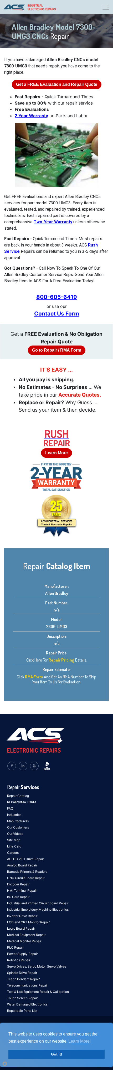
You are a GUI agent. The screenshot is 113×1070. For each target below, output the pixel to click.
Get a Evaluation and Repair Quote (56, 84)
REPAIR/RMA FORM (21, 802)
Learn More (56, 453)
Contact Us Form (56, 313)
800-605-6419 (56, 297)
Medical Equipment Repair (26, 935)
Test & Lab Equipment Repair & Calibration (38, 992)
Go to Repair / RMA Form (56, 350)
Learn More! (79, 1041)
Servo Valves (56, 966)
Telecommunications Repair (27, 985)
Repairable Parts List (22, 1011)
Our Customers (18, 827)
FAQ (10, 808)
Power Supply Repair (22, 954)
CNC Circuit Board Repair (25, 878)
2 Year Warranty (31, 115)
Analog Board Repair (22, 865)
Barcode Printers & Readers (27, 872)
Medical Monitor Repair (24, 941)
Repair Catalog (18, 796)
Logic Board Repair (21, 928)
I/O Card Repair (18, 897)
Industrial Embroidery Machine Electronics (38, 909)
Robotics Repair (18, 960)
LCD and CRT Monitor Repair (28, 922)
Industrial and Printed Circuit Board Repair (37, 903)
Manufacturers (18, 821)
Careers (13, 853)
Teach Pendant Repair (23, 979)
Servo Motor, (37, 966)
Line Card (14, 846)
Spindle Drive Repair (22, 973)
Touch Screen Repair (22, 998)
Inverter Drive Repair (22, 916)
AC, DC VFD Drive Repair (25, 859)
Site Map (13, 840)
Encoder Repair (18, 884)
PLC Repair (15, 947)
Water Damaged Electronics (27, 1004)
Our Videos (15, 834)
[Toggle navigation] (105, 7)
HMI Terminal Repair (22, 891)
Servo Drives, (17, 966)
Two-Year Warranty (53, 221)
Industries (14, 815)
